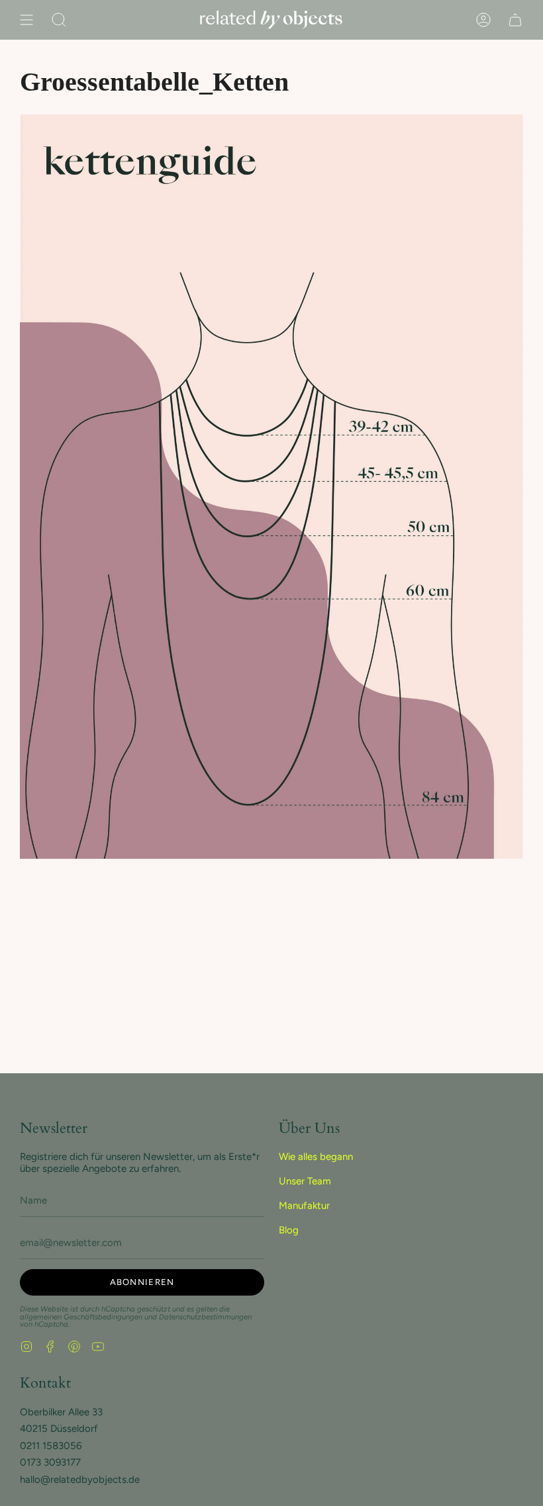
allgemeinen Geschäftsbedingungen (81, 1316)
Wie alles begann (316, 1157)
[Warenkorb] (515, 20)
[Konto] (483, 20)
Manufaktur (304, 1206)
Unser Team (305, 1181)
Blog (289, 1230)
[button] (59, 20)
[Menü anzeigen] (26, 20)
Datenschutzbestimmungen (205, 1316)
